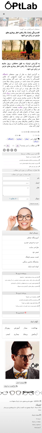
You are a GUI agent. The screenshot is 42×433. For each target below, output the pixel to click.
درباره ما (38, 418)
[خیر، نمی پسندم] (8, 145)
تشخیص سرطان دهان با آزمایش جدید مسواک (28, 286)
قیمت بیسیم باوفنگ (32, 257)
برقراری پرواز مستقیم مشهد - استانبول (29, 277)
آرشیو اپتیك (37, 427)
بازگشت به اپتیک (10, 386)
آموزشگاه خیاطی (33, 238)
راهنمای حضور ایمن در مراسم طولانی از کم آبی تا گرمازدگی (25, 283)
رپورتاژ (7, 328)
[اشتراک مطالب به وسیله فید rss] (4, 150)
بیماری (19, 139)
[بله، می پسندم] (17, 145)
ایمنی (8, 334)
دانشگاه (5, 74)
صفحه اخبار (20, 383)
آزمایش (34, 334)
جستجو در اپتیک (36, 424)
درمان (8, 93)
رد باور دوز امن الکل (34, 166)
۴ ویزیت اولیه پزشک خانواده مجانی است (29, 163)
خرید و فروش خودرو (31, 242)
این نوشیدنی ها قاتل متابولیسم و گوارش (29, 160)
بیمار (26, 139)
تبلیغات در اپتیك (36, 421)
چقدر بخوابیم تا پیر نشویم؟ (32, 157)
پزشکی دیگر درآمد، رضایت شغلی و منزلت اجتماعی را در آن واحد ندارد (22, 280)
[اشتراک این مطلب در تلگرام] (15, 150)
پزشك (25, 334)
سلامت (20, 107)
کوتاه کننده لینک (33, 267)
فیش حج (36, 252)
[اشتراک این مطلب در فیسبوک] (11, 150)
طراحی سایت (34, 247)
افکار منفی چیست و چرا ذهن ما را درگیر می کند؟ (27, 306)
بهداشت (34, 328)
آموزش (17, 328)
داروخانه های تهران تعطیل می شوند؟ (30, 303)
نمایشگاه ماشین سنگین (31, 262)
